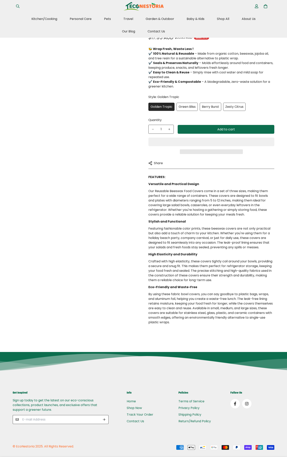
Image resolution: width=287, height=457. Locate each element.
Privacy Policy (189, 408)
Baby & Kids (195, 19)
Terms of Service (191, 401)
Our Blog (128, 31)
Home (131, 401)
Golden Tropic (161, 106)
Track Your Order (140, 414)
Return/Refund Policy (194, 421)
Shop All (223, 19)
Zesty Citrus (234, 106)
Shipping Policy (189, 414)
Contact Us (156, 31)
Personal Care (81, 19)
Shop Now (134, 408)
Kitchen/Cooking (44, 19)
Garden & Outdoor (160, 19)
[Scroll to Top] (279, 435)
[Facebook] (235, 403)
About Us (249, 19)
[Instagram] (246, 403)
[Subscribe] (104, 419)
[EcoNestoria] (144, 6)
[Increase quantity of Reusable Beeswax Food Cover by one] (169, 129)
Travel (128, 19)
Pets (107, 19)
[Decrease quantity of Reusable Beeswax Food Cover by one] (153, 129)
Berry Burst (210, 106)
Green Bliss (187, 106)
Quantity (155, 120)
